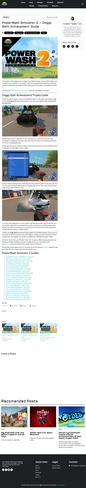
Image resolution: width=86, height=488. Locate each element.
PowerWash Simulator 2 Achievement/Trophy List (19, 257)
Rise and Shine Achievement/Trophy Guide (17, 297)
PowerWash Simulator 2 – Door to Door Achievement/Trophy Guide (29, 335)
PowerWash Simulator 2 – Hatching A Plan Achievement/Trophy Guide (47, 335)
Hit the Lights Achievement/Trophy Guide (17, 263)
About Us (55, 6)
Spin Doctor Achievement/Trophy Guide (17, 295)
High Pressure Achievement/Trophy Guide (17, 259)
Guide (6, 17)
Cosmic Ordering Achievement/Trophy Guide (18, 277)
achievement (9, 33)
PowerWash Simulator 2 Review (19, 90)
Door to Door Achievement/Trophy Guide (17, 289)
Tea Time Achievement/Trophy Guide (16, 267)
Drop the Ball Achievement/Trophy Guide (17, 265)
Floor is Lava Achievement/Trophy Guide (17, 285)
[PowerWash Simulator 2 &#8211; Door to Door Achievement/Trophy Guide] (29, 328)
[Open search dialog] (82, 4)
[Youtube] (9, 470)
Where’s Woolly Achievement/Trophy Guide (18, 269)
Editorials (60, 2)
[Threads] (3, 470)
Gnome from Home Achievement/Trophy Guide (19, 273)
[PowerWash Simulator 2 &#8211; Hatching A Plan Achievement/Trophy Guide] (48, 328)
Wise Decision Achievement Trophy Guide (17, 299)
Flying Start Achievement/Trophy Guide (16, 281)
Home (23, 2)
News (31, 2)
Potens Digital (60, 485)
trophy (44, 33)
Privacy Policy (43, 6)
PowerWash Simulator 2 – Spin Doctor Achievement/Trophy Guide (10, 335)
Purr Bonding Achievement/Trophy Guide (17, 271)
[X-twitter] (6, 470)
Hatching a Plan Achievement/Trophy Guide (18, 279)
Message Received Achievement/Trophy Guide (19, 261)
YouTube (45, 247)
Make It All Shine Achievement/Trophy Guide (18, 283)
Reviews (40, 2)
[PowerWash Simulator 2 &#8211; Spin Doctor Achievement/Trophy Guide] (10, 328)
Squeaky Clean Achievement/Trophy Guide (17, 275)
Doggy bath (19, 33)
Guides (31, 6)
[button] (64, 46)
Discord (7, 244)
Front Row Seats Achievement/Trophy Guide (18, 291)
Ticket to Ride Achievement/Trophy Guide (17, 287)
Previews (50, 2)
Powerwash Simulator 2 (32, 33)
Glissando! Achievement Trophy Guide (16, 293)
